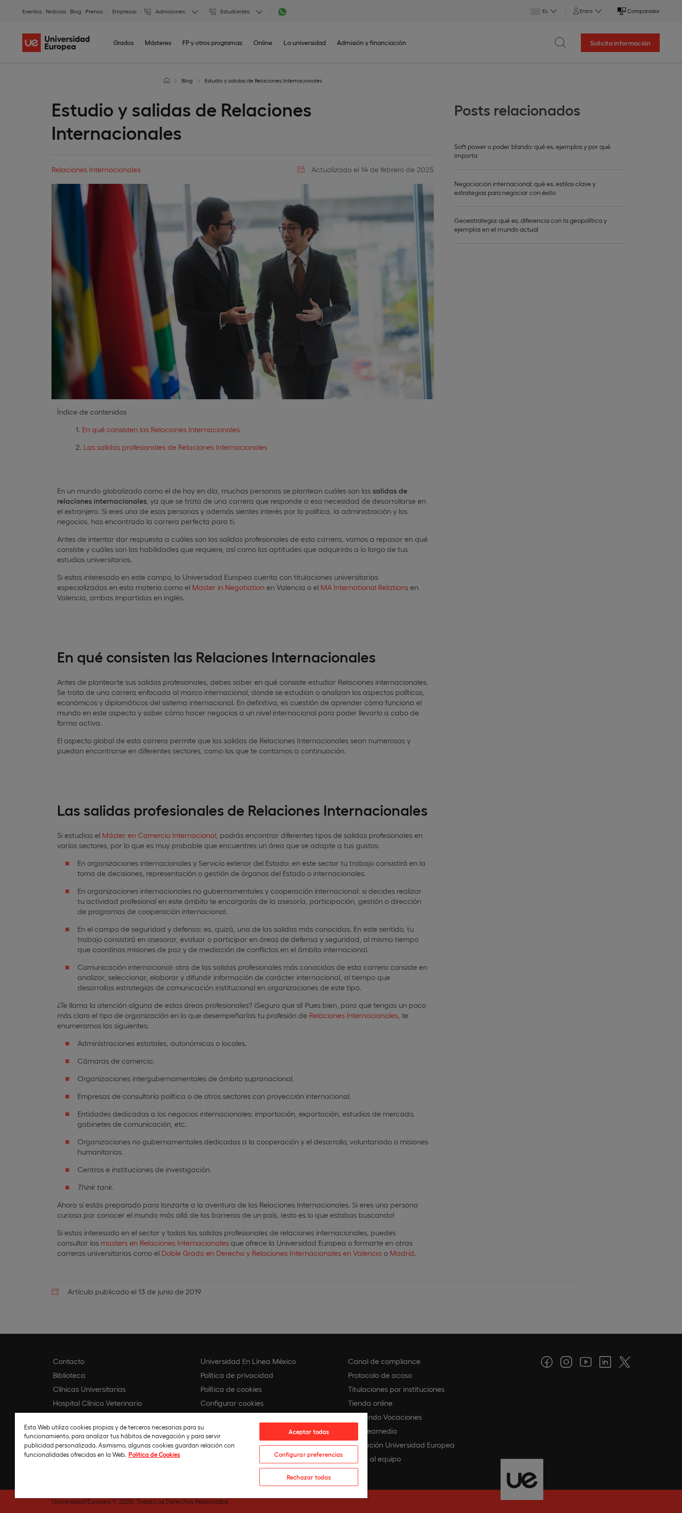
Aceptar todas (309, 1431)
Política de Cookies (154, 1454)
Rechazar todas (309, 1477)
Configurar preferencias (308, 1454)
